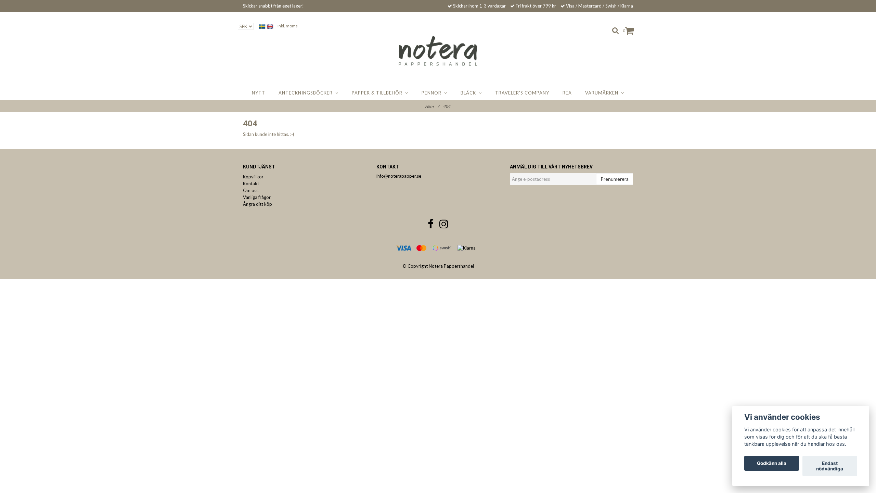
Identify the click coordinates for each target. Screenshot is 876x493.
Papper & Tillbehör (378, 93)
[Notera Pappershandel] (438, 51)
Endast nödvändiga (829, 465)
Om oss (250, 190)
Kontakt (251, 183)
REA (567, 93)
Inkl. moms (288, 25)
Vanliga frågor (257, 197)
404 (447, 106)
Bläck (470, 93)
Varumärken (603, 93)
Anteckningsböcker (307, 93)
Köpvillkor (253, 176)
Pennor (433, 93)
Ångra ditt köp (257, 204)
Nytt (258, 93)
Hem (432, 106)
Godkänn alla (771, 463)
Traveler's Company (522, 93)
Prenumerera (615, 179)
